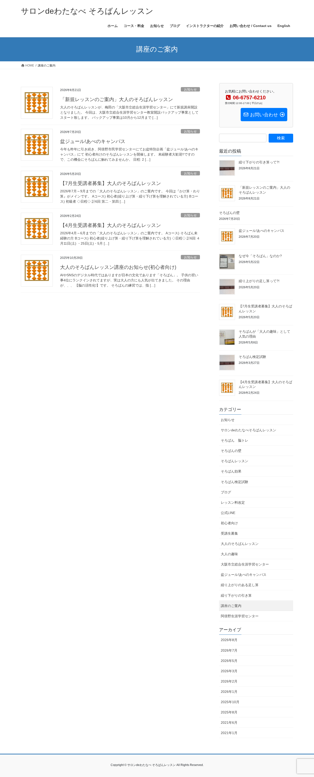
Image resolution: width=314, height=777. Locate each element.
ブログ (226, 492)
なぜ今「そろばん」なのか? (260, 256)
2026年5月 (229, 661)
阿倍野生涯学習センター (240, 616)
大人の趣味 (229, 554)
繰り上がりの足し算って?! (259, 281)
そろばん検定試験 (252, 357)
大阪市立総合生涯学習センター (245, 564)
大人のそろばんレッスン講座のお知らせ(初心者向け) (118, 267)
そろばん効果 (231, 471)
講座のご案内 (231, 606)
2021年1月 (229, 733)
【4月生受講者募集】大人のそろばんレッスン (110, 225)
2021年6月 (229, 722)
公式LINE (228, 513)
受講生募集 (229, 533)
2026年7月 (229, 650)
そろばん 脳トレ (234, 440)
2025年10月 (230, 702)
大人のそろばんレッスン (240, 544)
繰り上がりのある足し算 (240, 585)
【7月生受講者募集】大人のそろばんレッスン (110, 183)
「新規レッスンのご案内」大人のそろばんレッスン (116, 99)
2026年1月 (229, 692)
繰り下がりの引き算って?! (259, 162)
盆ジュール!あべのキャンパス (92, 141)
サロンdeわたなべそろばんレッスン (248, 430)
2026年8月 (229, 640)
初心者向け (229, 523)
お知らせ (190, 89)
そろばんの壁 (229, 213)
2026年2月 (229, 681)
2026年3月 (229, 671)
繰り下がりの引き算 (236, 595)
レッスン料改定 (233, 502)
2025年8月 (229, 712)
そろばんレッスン (234, 461)
